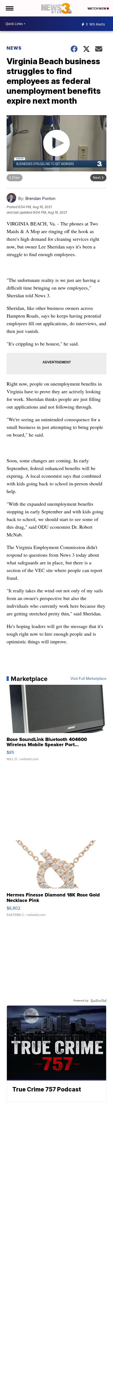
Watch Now (97, 8)
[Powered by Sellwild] (98, 1001)
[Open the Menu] (9, 8)
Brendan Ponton (40, 198)
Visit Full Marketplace (88, 679)
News (14, 48)
